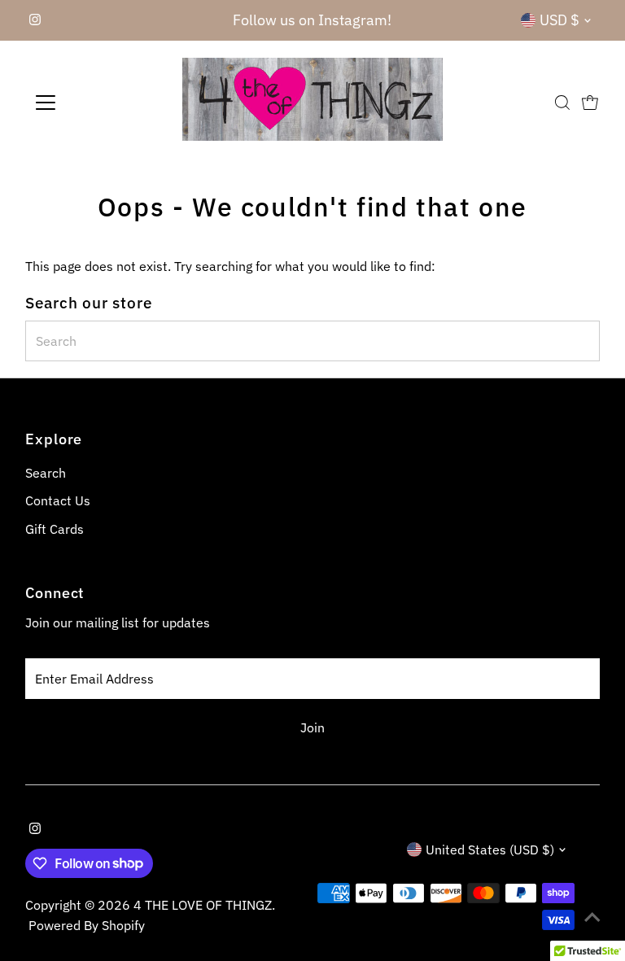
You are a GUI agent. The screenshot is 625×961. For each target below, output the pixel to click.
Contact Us (57, 500)
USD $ (559, 20)
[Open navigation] (93, 102)
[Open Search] (562, 102)
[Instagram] (35, 20)
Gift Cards (54, 529)
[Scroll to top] (592, 916)
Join (312, 727)
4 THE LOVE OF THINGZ (202, 905)
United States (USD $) (490, 849)
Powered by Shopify (86, 925)
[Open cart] (590, 102)
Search (45, 473)
